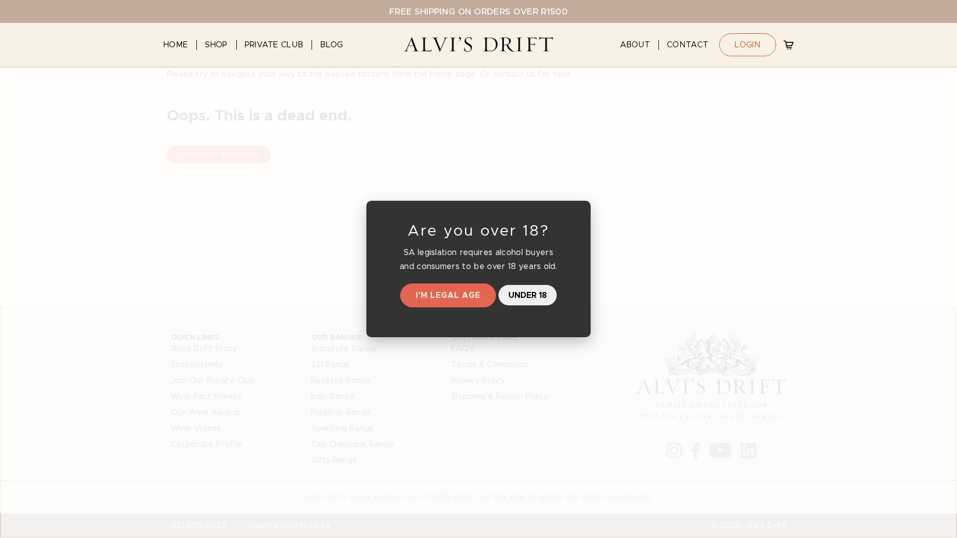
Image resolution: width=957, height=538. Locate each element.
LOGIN (748, 44)
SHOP (216, 44)
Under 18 (527, 295)
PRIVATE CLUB (274, 44)
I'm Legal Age (448, 295)
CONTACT (687, 44)
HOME (175, 44)
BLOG (331, 44)
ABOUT (635, 44)
